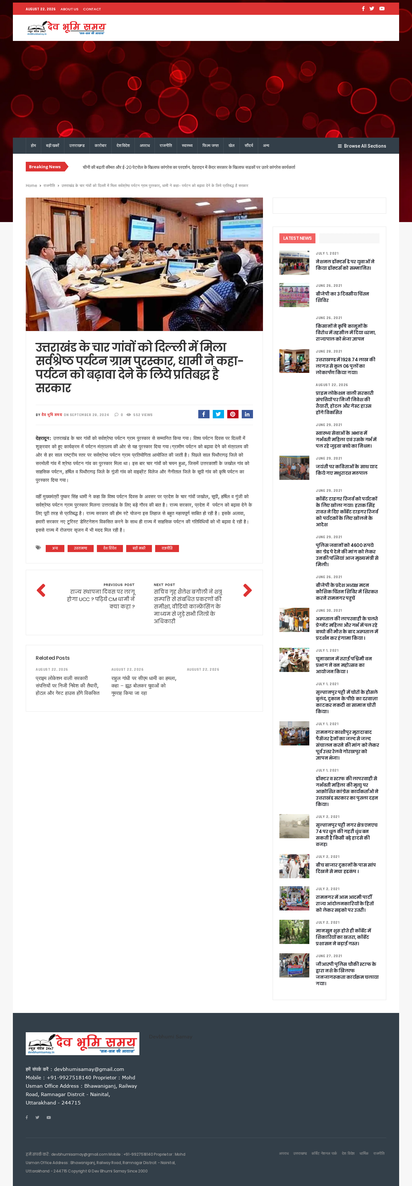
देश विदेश (123, 145)
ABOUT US (69, 9)
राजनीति (166, 145)
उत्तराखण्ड (77, 145)
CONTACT (92, 9)
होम (33, 145)
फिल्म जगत (210, 145)
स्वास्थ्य (187, 145)
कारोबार (100, 145)
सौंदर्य (249, 145)
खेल (232, 145)
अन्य (266, 145)
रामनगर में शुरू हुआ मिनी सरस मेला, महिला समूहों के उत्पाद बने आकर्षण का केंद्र (143, 167)
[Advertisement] (206, 89)
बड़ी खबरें (52, 145)
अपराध (145, 145)
